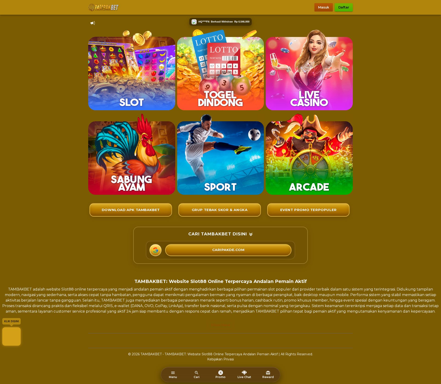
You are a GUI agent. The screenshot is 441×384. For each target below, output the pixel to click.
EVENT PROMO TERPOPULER (308, 210)
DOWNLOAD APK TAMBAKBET (131, 210)
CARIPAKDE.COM (228, 250)
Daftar (343, 7)
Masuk (323, 7)
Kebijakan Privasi (220, 359)
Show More (220, 325)
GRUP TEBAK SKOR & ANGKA (220, 210)
